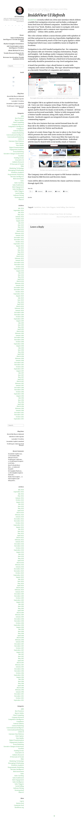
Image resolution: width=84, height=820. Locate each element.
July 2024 (21, 212)
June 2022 (21, 250)
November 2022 (19, 239)
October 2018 (20, 341)
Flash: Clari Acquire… (14, 477)
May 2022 (21, 252)
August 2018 (20, 346)
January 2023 (20, 235)
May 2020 (21, 302)
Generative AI (19, 160)
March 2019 (20, 331)
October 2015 (20, 417)
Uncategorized (19, 197)
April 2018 (21, 354)
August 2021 (20, 271)
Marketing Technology (16, 168)
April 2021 (21, 279)
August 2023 (20, 221)
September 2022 (19, 244)
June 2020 (21, 300)
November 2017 (19, 364)
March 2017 (20, 381)
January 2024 (20, 216)
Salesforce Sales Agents (16, 98)
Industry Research (18, 162)
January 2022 (20, 260)
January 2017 (20, 385)
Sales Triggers (19, 191)
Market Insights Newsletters (14, 44)
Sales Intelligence (18, 189)
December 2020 (19, 287)
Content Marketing (18, 133)
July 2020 (21, 298)
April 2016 (21, 404)
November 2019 (19, 314)
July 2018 (21, 348)
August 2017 (20, 371)
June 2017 (21, 375)
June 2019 (21, 325)
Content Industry (18, 131)
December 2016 (19, 387)
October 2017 (20, 367)
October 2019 (20, 316)
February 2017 (19, 383)
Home (22, 35)
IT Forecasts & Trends (17, 164)
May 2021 (21, 277)
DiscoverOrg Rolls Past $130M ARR (68, 217)
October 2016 (20, 392)
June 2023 (21, 225)
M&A (22, 166)
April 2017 (21, 379)
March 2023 (20, 231)
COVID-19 (21, 139)
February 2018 (19, 358)
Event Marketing (18, 151)
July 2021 (21, 273)
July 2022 (21, 248)
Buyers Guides (19, 120)
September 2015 (19, 419)
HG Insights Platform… (15, 471)
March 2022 (20, 256)
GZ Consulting (19, 16)
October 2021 (20, 267)
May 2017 (21, 377)
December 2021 (19, 262)
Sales (22, 181)
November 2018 (19, 339)
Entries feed (20, 803)
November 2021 (19, 264)
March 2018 (20, 356)
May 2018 (21, 352)
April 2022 (20, 254)
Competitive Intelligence (16, 126)
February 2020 (19, 308)
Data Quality (20, 145)
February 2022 (19, 258)
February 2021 (19, 283)
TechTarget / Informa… (15, 459)
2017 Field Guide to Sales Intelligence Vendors (15, 47)
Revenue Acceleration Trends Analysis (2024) (13, 58)
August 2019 (20, 321)
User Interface (70, 207)
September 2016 (19, 394)
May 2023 (21, 227)
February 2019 (19, 333)
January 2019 (20, 335)
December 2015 (19, 412)
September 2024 (19, 210)
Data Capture (20, 143)
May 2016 (21, 402)
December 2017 (19, 362)
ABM (22, 116)
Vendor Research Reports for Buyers (14, 54)
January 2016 (20, 410)
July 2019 (21, 323)
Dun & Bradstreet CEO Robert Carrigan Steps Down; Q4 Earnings (50, 214)
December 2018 (19, 337)
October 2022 (20, 242)
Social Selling (19, 193)
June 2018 (21, 350)
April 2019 (21, 329)
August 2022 (20, 246)
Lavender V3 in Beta (17, 101)
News (44, 207)
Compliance (20, 128)
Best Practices (19, 118)
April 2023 (20, 229)
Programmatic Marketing (16, 174)
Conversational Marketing (15, 137)
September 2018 (19, 344)
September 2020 (19, 294)
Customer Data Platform (16, 141)
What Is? (21, 199)
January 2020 (20, 310)
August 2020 (20, 296)
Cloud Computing (18, 122)
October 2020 (20, 292)
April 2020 (20, 304)
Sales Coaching (19, 183)
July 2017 (21, 373)
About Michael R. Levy (16, 50)
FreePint (21, 156)
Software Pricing (18, 195)
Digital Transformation (16, 147)
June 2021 (21, 275)
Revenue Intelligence (17, 176)
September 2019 (19, 319)
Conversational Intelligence (15, 135)
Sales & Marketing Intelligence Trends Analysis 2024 (13, 39)
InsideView (32, 20)
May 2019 (21, 327)
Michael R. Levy (32, 9)
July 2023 (21, 223)
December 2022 (19, 237)
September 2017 (19, 369)
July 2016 (21, 398)
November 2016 (19, 389)
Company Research (18, 124)
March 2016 (20, 406)
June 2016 (21, 400)
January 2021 (20, 285)
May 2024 (21, 214)
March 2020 (20, 306)
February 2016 (19, 408)
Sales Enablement (18, 185)
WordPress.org (19, 807)
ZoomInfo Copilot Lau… (15, 454)
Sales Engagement (18, 187)
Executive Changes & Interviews (14, 153)
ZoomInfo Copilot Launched (15, 103)
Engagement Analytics (17, 149)
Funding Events (19, 158)
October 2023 (20, 219)
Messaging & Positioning (16, 170)
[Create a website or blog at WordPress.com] (54, 816)
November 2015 (19, 414)
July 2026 (21, 208)
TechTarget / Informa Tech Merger (15, 106)
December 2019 (19, 312)
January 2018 (20, 360)
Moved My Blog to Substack (15, 96)
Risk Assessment (18, 178)
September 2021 (19, 269)
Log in (22, 801)
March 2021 (20, 281)
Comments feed (19, 805)
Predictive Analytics (17, 172)
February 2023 (19, 233)
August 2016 (20, 396)
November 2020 (19, 289)
